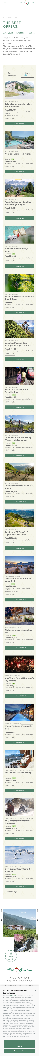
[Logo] (28, 3)
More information (19, 1050)
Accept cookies (19, 1042)
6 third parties (13, 995)
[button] (35, 990)
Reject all (19, 1046)
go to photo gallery (11, 958)
